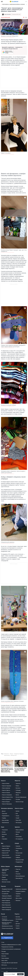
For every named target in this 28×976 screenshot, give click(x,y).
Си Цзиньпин (5, 893)
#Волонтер (7, 755)
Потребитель (19, 848)
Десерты (18, 923)
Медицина (18, 792)
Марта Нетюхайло (7, 14)
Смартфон (4, 838)
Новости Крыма (6, 801)
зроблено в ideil (4, 971)
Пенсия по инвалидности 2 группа (7, 920)
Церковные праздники (21, 889)
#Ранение (6, 753)
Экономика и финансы (7, 808)
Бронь (17, 871)
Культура (18, 855)
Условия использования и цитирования (11, 949)
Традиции (18, 893)
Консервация (19, 919)
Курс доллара (5, 820)
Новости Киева (5, 783)
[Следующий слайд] (26, 4)
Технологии (5, 829)
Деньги (3, 811)
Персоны (3, 886)
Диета (17, 834)
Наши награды (5, 953)
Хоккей (17, 818)
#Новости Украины (19, 753)
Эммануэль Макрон (6, 896)
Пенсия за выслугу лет (7, 928)
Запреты (18, 896)
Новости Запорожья (7, 794)
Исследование (19, 838)
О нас (3, 942)
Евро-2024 (18, 820)
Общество (17, 780)
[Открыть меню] (2, 1)
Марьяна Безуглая (6, 907)
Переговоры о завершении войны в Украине (13, 4)
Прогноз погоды (20, 801)
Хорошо (20, 974)
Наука (2, 827)
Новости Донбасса (6, 799)
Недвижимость (5, 815)
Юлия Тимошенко (6, 905)
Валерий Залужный (7, 898)
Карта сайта (4, 960)
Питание (18, 832)
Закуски (18, 928)
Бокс (17, 813)
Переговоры (5, 875)
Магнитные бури (20, 859)
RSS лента (4, 965)
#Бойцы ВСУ (14, 755)
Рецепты (17, 914)
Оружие (4, 877)
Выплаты (18, 788)
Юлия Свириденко (6, 909)
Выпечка (18, 916)
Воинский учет (19, 878)
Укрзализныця (5, 822)
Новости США (5, 848)
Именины (18, 900)
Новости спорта (19, 808)
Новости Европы (6, 846)
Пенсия (3, 914)
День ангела (19, 898)
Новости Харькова (6, 785)
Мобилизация (18, 866)
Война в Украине (5, 866)
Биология (4, 834)
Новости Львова (6, 792)
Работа (17, 785)
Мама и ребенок (20, 829)
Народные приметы (20, 891)
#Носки (11, 753)
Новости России (6, 850)
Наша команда (5, 958)
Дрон (3, 836)
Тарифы (4, 818)
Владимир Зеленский (7, 889)
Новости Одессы (6, 790)
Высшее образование (21, 797)
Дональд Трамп (6, 891)
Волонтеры (4, 879)
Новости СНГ (5, 852)
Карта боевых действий (5, 870)
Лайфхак (18, 857)
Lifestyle (17, 843)
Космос (4, 832)
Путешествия (19, 852)
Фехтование (19, 822)
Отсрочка (18, 873)
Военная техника (6, 881)
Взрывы (4, 872)
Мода (17, 850)
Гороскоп (18, 846)
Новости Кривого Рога (7, 797)
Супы (17, 921)
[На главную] (14, 1)
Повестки (18, 869)
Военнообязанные (20, 876)
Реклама (4, 951)
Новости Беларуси (6, 857)
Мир (2, 843)
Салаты (18, 925)
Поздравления (19, 862)
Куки (13, 974)
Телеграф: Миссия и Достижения (9, 962)
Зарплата (18, 783)
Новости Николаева (7, 803)
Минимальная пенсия (7, 926)
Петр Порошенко (6, 902)
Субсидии (18, 790)
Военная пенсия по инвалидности (6, 923)
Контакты (4, 956)
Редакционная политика (7, 946)
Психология (18, 836)
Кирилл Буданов (6, 900)
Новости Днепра (6, 788)
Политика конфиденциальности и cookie (11, 944)
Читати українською (5, 17)
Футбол (17, 811)
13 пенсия (4, 916)
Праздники (17, 886)
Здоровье (17, 827)
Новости (3, 780)
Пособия (18, 799)
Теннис (17, 815)
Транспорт (4, 813)
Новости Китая (5, 855)
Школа (17, 794)
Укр (26, 1)
